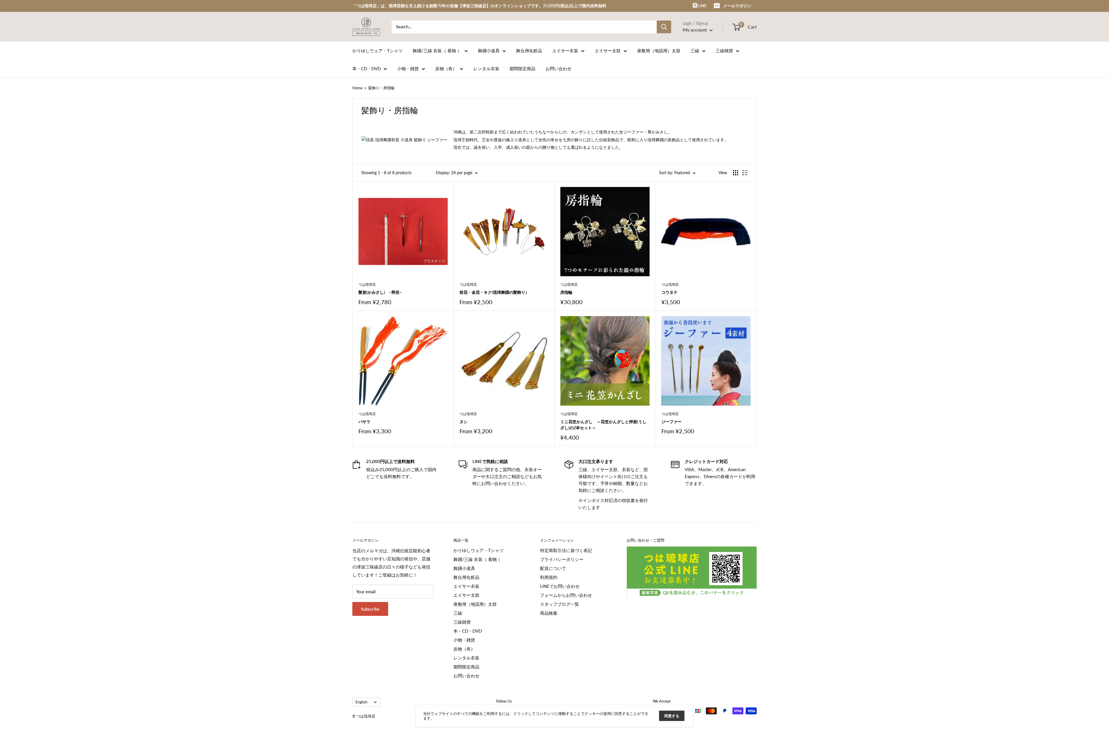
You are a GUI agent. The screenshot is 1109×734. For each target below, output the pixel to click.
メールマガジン (737, 5)
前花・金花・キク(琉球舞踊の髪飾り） (494, 292)
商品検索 (548, 613)
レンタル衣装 (486, 68)
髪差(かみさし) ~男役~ (380, 292)
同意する (671, 715)
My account (695, 29)
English (361, 702)
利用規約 (548, 577)
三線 (695, 50)
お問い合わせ (559, 68)
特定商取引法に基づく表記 (566, 550)
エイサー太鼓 (608, 50)
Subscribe (370, 609)
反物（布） (446, 68)
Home (357, 88)
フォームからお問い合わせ (566, 595)
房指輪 (566, 292)
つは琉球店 (367, 284)
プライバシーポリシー (561, 559)
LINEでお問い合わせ (560, 586)
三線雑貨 (724, 50)
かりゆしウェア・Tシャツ (377, 50)
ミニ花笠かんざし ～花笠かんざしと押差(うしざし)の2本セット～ (603, 424)
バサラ (364, 421)
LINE (702, 5)
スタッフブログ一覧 (559, 604)
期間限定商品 (522, 68)
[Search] (664, 27)
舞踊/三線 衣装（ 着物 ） (437, 50)
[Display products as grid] (735, 172)
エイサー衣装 (565, 50)
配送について (553, 568)
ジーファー (671, 421)
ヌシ (463, 421)
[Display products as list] (745, 172)
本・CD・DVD (366, 68)
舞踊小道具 (489, 50)
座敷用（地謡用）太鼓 (658, 50)
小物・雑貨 (408, 68)
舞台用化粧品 (529, 50)
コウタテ (669, 292)
